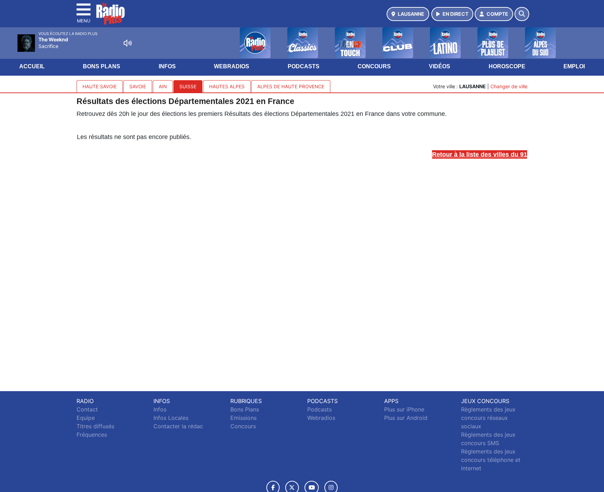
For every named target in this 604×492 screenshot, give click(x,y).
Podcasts (303, 66)
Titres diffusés (95, 426)
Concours (374, 66)
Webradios (231, 66)
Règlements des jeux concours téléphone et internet (490, 460)
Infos (167, 66)
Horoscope (507, 66)
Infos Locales (170, 417)
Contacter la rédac (178, 426)
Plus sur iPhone (404, 409)
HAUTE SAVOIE (99, 86)
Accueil (32, 66)
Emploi (574, 66)
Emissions (243, 417)
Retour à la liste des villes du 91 (479, 154)
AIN (163, 86)
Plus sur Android (405, 417)
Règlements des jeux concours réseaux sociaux (488, 418)
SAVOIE (137, 86)
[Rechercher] (522, 14)
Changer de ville (508, 86)
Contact (87, 409)
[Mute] (127, 43)
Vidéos (439, 66)
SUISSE (187, 86)
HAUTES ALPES (227, 86)
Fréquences (92, 434)
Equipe (86, 417)
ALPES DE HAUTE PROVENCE (290, 86)
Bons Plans (101, 66)
